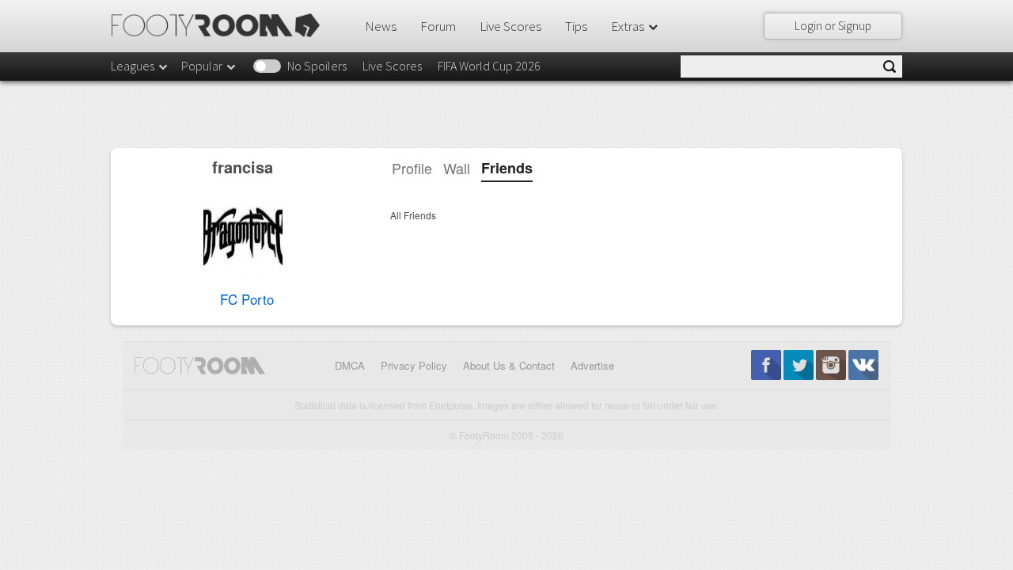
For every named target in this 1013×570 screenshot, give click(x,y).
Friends (507, 168)
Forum (438, 26)
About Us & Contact (509, 365)
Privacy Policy (414, 365)
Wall (456, 168)
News (380, 26)
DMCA (350, 365)
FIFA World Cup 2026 (489, 66)
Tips (576, 26)
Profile (412, 168)
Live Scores (510, 26)
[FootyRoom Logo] (221, 25)
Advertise (592, 365)
